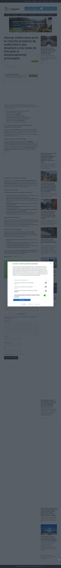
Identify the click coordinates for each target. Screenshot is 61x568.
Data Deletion (23, 304)
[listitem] (30, 280)
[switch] (45, 282)
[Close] (51, 264)
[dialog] (30, 284)
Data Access (30, 304)
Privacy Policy (37, 304)
